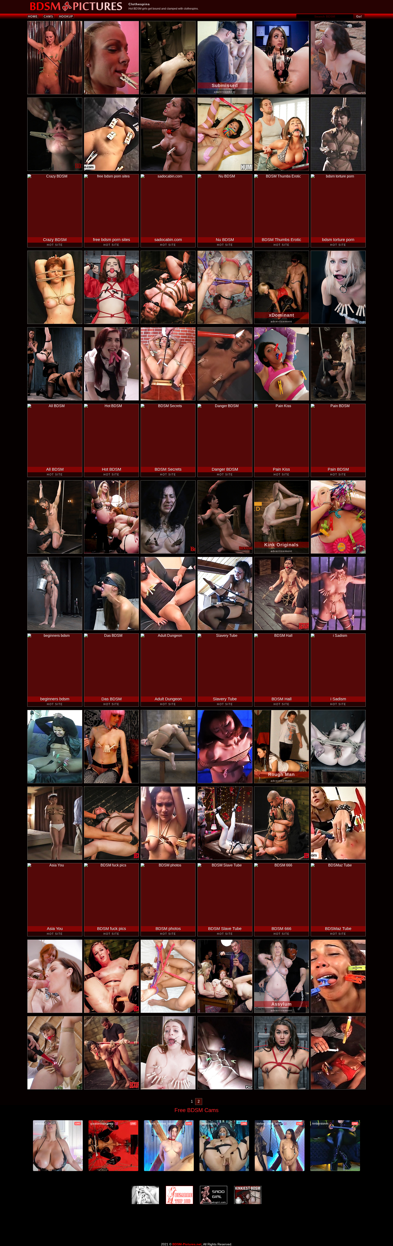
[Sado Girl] (213, 1195)
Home (33, 16)
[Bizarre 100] (179, 1195)
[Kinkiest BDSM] (247, 1195)
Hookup (66, 16)
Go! (359, 16)
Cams (48, 16)
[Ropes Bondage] (145, 1195)
